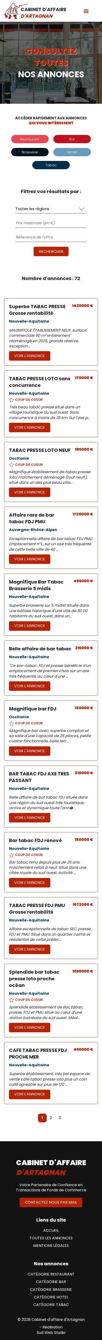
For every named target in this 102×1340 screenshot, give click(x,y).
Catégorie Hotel (51, 1297)
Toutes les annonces (51, 1238)
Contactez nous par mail (51, 1202)
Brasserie (30, 152)
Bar (72, 139)
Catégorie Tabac (51, 1304)
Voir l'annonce (29, 356)
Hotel (72, 152)
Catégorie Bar (51, 1281)
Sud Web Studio (51, 1332)
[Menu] (86, 10)
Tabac (51, 165)
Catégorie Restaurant (51, 1274)
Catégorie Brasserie (51, 1289)
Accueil (51, 1230)
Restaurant (30, 139)
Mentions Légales (51, 1245)
